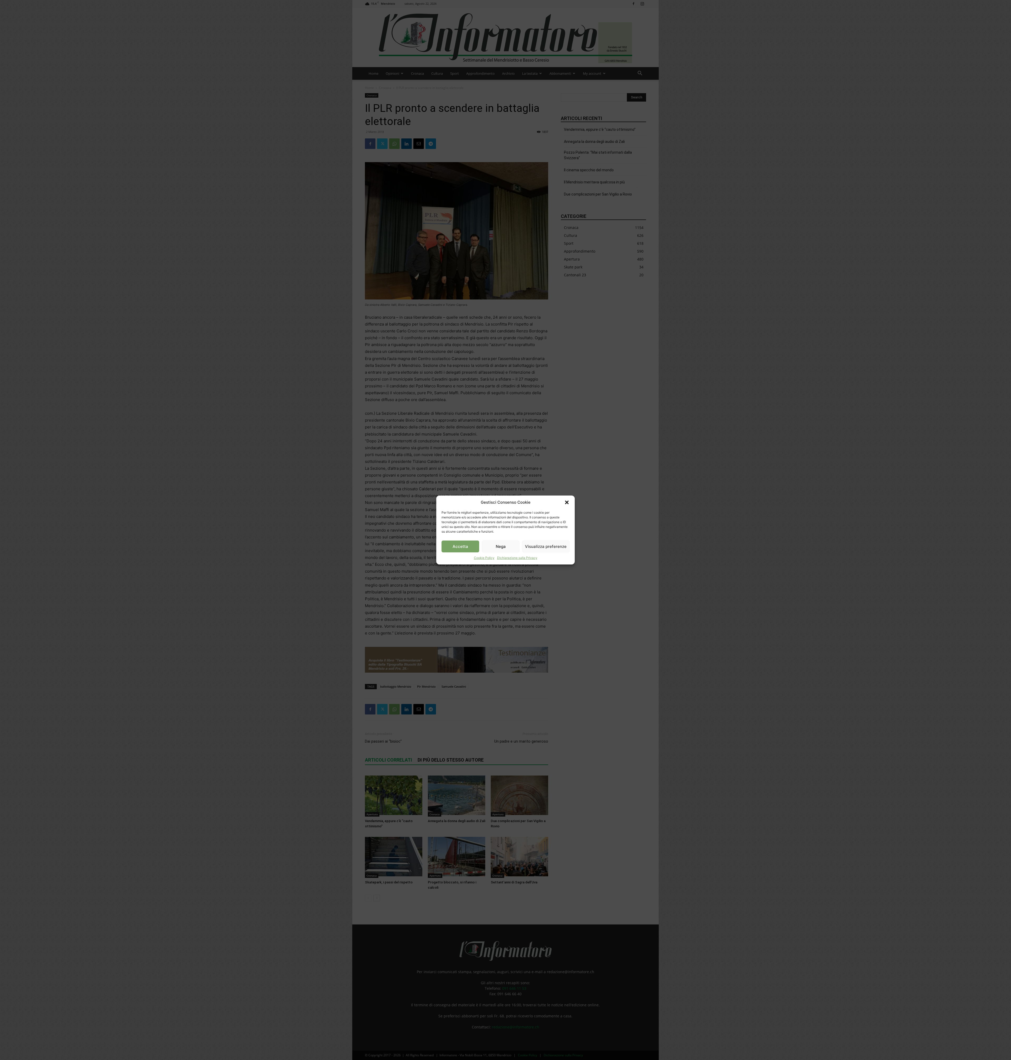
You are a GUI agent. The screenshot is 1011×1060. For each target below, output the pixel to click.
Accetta (460, 546)
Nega (501, 546)
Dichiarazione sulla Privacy (517, 558)
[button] (566, 502)
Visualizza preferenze (546, 546)
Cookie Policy (484, 558)
